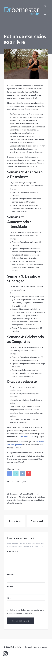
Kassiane (14, 494)
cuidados (40, 500)
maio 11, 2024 (28, 494)
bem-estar (12, 500)
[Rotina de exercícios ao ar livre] (26, 64)
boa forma (31, 500)
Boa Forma (11, 497)
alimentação (27, 497)
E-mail (10, 586)
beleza (42, 497)
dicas (9, 503)
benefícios (21, 500)
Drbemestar (17, 503)
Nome (10, 574)
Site (9, 598)
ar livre (35, 497)
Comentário (13, 551)
